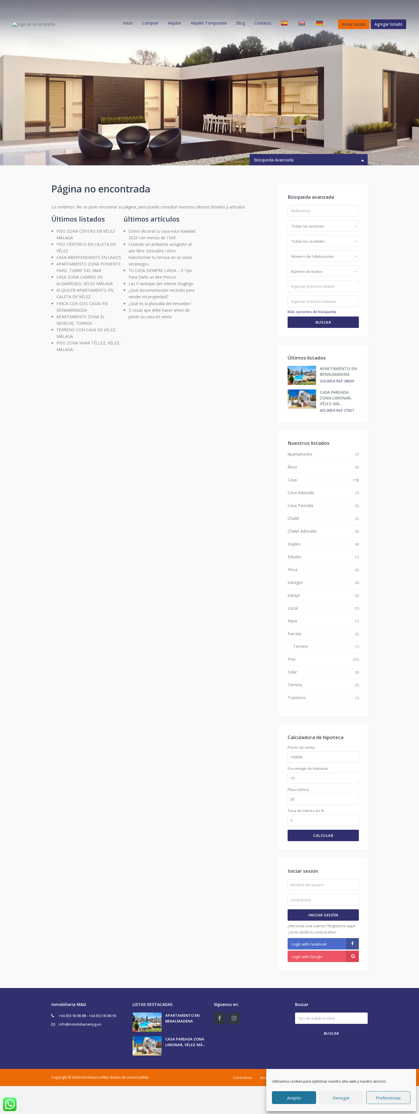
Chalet (293, 518)
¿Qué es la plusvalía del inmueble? (160, 303)
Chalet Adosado (302, 531)
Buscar (323, 322)
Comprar (150, 23)
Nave (292, 621)
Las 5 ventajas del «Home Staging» (161, 283)
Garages (295, 582)
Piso (292, 659)
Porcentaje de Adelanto (308, 768)
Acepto (294, 1098)
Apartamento (300, 454)
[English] (302, 23)
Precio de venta (301, 747)
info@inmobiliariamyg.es (80, 1024)
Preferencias (388, 1098)
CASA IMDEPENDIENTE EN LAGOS (88, 257)
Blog (240, 23)
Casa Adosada (301, 492)
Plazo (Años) (298, 790)
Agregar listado (388, 24)
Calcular (323, 835)
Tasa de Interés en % (306, 811)
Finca (292, 569)
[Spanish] (284, 23)
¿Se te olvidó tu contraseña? (312, 932)
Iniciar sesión (323, 915)
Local (293, 608)
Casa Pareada (300, 505)
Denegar (341, 1098)
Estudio (294, 556)
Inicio (128, 23)
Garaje (294, 595)
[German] (320, 23)
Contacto (262, 23)
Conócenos (242, 1077)
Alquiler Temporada (209, 23)
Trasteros (297, 697)
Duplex (294, 544)
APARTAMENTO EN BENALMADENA (338, 371)
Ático (292, 467)
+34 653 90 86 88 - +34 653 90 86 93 (87, 1015)
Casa (292, 479)
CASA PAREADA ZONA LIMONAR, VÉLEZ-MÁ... (336, 397)
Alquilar (174, 23)
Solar (292, 672)
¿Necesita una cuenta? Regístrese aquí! (321, 925)
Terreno (300, 646)
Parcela (294, 633)
